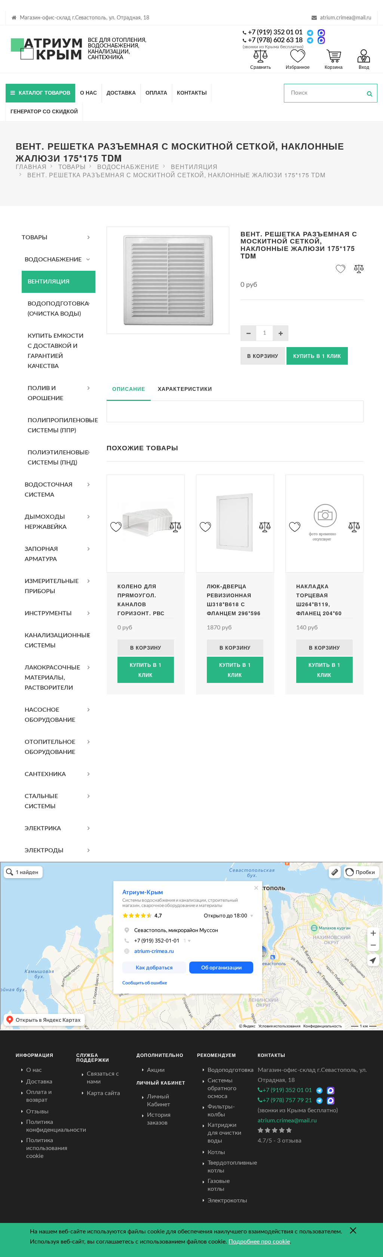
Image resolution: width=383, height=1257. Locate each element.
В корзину (262, 355)
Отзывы (37, 1112)
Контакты (192, 92)
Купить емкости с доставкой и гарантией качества (55, 351)
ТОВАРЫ (35, 237)
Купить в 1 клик (317, 355)
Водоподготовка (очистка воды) (58, 309)
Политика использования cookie (46, 1148)
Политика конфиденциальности (56, 1126)
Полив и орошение (45, 393)
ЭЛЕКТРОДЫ (44, 850)
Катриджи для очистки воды (224, 1133)
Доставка (121, 92)
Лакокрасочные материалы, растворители (52, 678)
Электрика (43, 828)
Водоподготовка (231, 1070)
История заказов (159, 1119)
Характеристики (185, 388)
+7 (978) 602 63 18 (275, 40)
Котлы (216, 1152)
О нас (88, 92)
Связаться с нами (103, 1078)
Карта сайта (103, 1093)
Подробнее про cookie (259, 1242)
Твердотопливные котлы (232, 1167)
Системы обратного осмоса (222, 1088)
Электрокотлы (227, 1201)
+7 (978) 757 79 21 (287, 1100)
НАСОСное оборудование (50, 715)
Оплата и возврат (39, 1096)
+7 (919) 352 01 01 (275, 32)
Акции (156, 1070)
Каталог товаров (44, 92)
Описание (128, 388)
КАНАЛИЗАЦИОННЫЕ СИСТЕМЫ (57, 640)
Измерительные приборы (52, 586)
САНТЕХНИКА (45, 774)
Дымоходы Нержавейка (46, 522)
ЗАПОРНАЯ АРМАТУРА (41, 554)
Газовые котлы (219, 1185)
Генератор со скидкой (44, 111)
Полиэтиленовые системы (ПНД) (58, 458)
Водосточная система (49, 490)
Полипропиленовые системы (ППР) (61, 425)
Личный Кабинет (158, 1100)
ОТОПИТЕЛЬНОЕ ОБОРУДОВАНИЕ (50, 747)
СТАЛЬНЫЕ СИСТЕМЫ (41, 801)
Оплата (156, 92)
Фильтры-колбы (221, 1110)
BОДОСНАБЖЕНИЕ (53, 260)
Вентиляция (49, 282)
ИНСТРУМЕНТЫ (48, 613)
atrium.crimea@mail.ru (345, 18)
